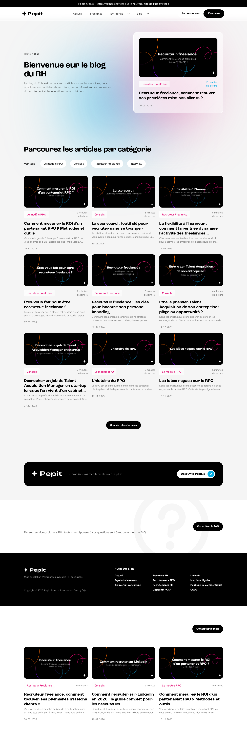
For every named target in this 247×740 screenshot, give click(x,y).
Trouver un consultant (128, 584)
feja (84, 590)
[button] (119, 13)
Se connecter (190, 13)
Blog (36, 53)
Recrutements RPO (164, 580)
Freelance (96, 13)
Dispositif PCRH (162, 589)
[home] (33, 13)
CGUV (194, 589)
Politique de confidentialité (206, 584)
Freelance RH (160, 575)
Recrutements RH (163, 584)
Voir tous (29, 163)
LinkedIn (195, 575)
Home (27, 53)
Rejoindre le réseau (126, 580)
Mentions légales (200, 580)
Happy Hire (160, 3)
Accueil (77, 13)
